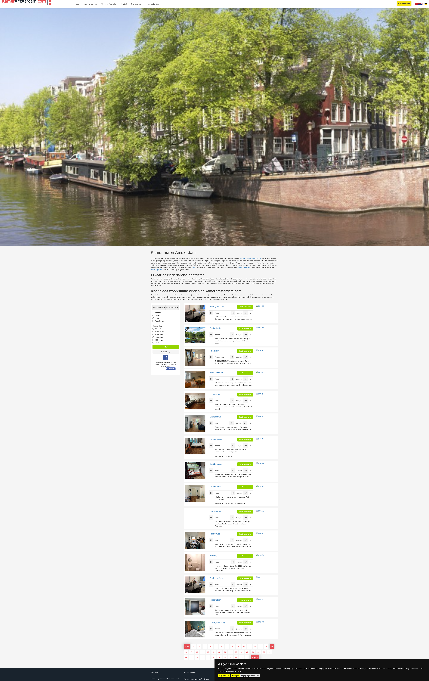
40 (230, 657)
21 (214, 652)
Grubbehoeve (216, 439)
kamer (242, 258)
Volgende (255, 657)
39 (225, 657)
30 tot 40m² (159, 337)
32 (186, 657)
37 (214, 657)
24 (230, 652)
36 (208, 657)
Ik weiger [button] (235, 676)
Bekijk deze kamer (245, 307)
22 (219, 652)
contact (193, 267)
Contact (124, 4)
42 (242, 657)
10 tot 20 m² (159, 331)
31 (269, 652)
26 (242, 652)
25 (236, 652)
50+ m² (157, 343)
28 (253, 652)
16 (186, 652)
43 (247, 657)
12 (255, 646)
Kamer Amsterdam (90, 4)
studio (259, 258)
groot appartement (243, 267)
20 (208, 652)
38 (219, 657)
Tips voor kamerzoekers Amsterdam (196, 679)
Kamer (157, 315)
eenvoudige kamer (157, 269)
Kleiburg (213, 555)
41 (236, 657)
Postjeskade (215, 328)
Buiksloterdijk (216, 511)
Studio (157, 318)
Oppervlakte (157, 326)
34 (197, 657)
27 (247, 652)
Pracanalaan (215, 599)
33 (191, 657)
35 (202, 657)
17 (191, 652)
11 (249, 646)
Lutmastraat (215, 394)
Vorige (187, 646)
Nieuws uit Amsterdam (109, 4)
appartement (250, 258)
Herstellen (165, 352)
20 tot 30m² (159, 334)
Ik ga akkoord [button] (224, 676)
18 (197, 652)
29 (258, 652)
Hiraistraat (214, 350)
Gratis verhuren (404, 3)
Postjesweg (215, 533)
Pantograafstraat (217, 306)
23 (225, 652)
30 (264, 652)
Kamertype (156, 312)
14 (266, 646)
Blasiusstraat (215, 416)
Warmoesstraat (216, 372)
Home (77, 4)
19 (202, 652)
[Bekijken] (171, 374)
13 (261, 646)
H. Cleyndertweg (217, 622)
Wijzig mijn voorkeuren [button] (250, 676)
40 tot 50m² (159, 340)
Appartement (159, 321)
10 (244, 646)
